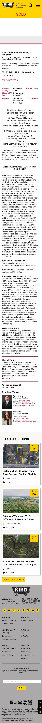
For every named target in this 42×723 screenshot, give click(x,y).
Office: (15, 403)
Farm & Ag (5, 633)
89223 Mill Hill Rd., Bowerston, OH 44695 (18, 74)
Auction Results (7, 624)
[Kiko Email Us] (9, 610)
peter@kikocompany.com (26, 405)
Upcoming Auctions (9, 620)
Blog (22, 633)
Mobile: (15, 401)
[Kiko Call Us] (4, 610)
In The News (25, 636)
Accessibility (25, 652)
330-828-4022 (23, 419)
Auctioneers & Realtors (10, 648)
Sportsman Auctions (9, 639)
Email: (15, 405)
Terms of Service (27, 655)
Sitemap (24, 658)
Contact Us (6, 652)
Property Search (27, 620)
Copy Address (9, 80)
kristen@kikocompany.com (27, 421)
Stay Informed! (21, 668)
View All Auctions (12, 580)
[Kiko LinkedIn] (23, 610)
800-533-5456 (34, 601)
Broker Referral (7, 655)
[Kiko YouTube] (32, 610)
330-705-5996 (24, 401)
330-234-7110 (24, 416)
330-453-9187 (23, 403)
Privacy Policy (26, 648)
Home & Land (6, 636)
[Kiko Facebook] (18, 610)
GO (21, 688)
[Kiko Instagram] (37, 610)
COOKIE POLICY (40, 707)
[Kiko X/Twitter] (28, 610)
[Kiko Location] (14, 610)
